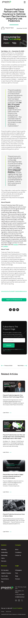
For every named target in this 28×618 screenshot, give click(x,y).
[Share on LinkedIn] (17, 309)
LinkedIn (5, 246)
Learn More (6, 412)
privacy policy (8, 351)
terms (22, 349)
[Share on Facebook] (14, 309)
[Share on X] (10, 309)
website (15, 245)
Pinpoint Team (9, 28)
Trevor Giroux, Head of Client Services (14, 169)
